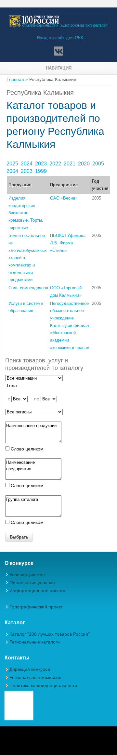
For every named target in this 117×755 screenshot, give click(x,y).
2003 (27, 171)
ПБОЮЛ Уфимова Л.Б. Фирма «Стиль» (67, 243)
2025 (13, 163)
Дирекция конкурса (29, 669)
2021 (70, 163)
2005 (98, 163)
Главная (15, 79)
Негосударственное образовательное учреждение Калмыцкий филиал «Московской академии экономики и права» (69, 325)
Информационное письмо (37, 590)
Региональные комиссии (35, 677)
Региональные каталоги (34, 641)
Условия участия (27, 574)
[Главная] (58, 26)
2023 (41, 163)
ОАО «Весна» (63, 198)
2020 (84, 163)
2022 (55, 163)
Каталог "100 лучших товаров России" (49, 634)
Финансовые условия (32, 582)
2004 (13, 171)
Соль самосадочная (28, 287)
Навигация (59, 68)
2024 (27, 163)
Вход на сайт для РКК (60, 37)
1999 (41, 171)
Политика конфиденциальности (43, 685)
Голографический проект (36, 606)
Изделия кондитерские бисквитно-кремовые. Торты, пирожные (25, 213)
